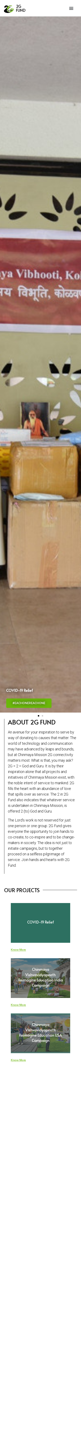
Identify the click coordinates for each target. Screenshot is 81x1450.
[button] (71, 8)
